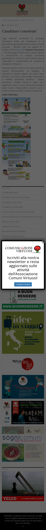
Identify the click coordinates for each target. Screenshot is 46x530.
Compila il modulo (23, 284)
